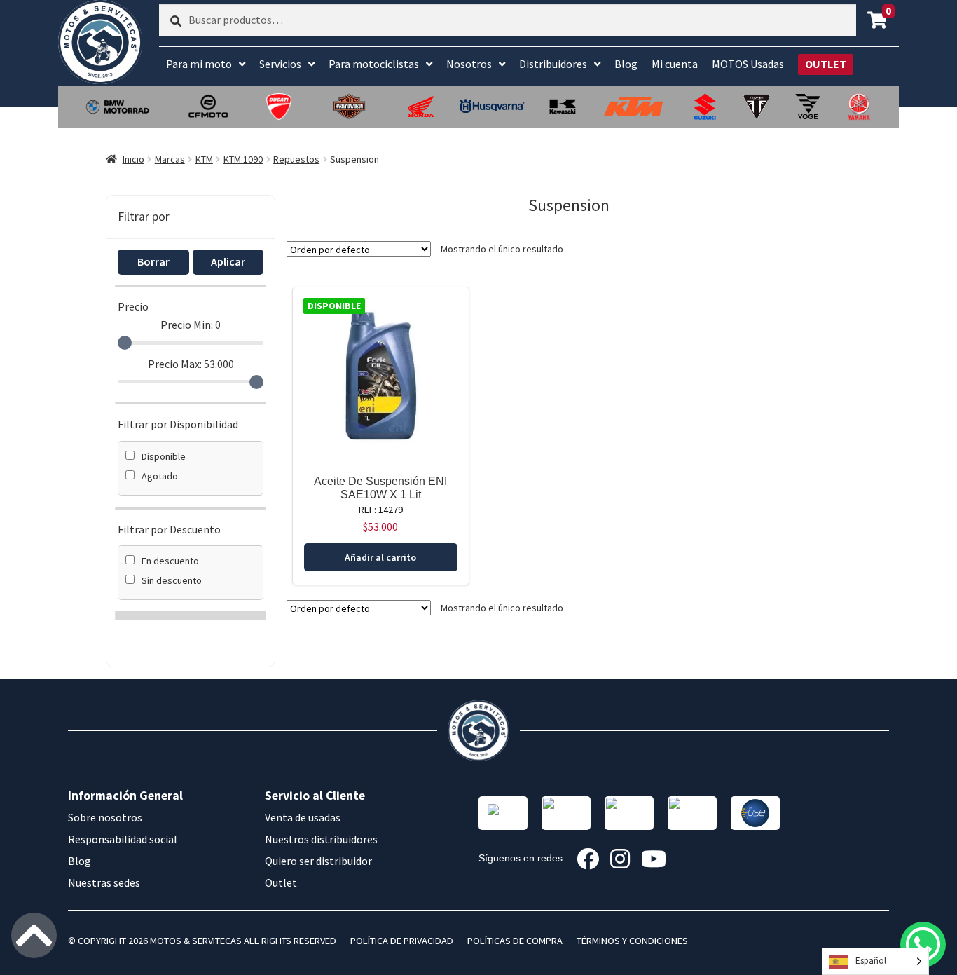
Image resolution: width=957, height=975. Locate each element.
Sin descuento (172, 580)
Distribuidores (553, 64)
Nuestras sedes (104, 882)
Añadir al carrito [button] (380, 557)
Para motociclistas (374, 64)
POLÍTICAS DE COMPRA (515, 940)
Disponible (164, 456)
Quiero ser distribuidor (318, 861)
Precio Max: (191, 364)
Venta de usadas (302, 817)
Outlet (281, 882)
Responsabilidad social (122, 839)
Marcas (170, 159)
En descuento (170, 560)
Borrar (153, 261)
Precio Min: (190, 325)
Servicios (280, 64)
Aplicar (228, 261)
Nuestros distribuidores (321, 839)
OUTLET (825, 64)
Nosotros (469, 64)
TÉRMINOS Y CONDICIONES (632, 940)
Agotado (160, 476)
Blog (626, 64)
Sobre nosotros (105, 817)
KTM (204, 159)
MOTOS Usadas (748, 64)
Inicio (133, 159)
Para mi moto (199, 64)
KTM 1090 (243, 159)
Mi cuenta (675, 64)
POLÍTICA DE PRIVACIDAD (401, 940)
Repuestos (296, 159)
